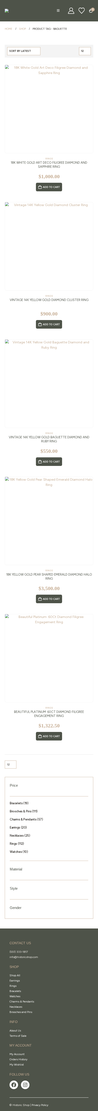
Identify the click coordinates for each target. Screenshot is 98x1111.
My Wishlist (17, 1064)
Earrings (15, 980)
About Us (15, 1030)
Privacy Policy (40, 1105)
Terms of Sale (18, 1035)
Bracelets (15, 991)
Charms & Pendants (22, 1001)
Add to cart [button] (51, 187)
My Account (17, 1054)
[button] (58, 11)
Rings (49, 158)
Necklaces (16, 1006)
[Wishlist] (81, 11)
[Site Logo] (17, 11)
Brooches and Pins (21, 1012)
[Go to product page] (49, 109)
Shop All (15, 975)
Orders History (18, 1059)
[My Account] (71, 11)
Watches (15, 996)
